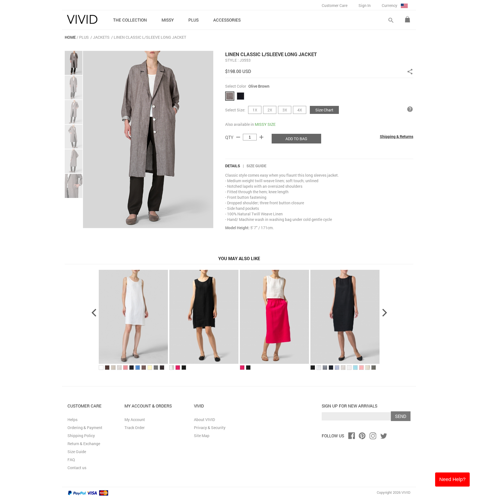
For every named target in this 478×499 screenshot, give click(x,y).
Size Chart (324, 110)
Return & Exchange (83, 443)
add (261, 137)
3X (284, 110)
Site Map (201, 435)
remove (238, 137)
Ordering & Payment (84, 427)
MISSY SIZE (265, 124)
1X (255, 110)
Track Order (134, 427)
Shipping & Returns (396, 136)
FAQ (71, 459)
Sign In (364, 5)
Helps (72, 419)
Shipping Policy (81, 435)
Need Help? (452, 479)
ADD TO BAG (296, 138)
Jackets (101, 37)
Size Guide (256, 165)
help (410, 109)
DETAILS (232, 165)
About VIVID (204, 419)
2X (269, 110)
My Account (134, 419)
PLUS (84, 37)
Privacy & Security (209, 427)
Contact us (76, 467)
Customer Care (334, 5)
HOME (70, 37)
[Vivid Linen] (82, 19)
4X (299, 110)
